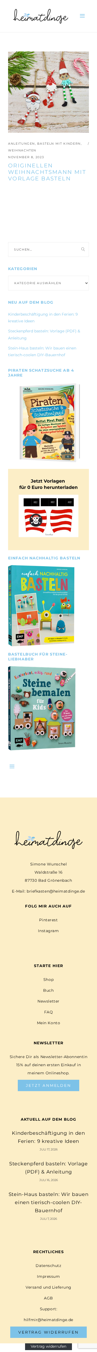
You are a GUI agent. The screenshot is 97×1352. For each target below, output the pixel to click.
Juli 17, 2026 (49, 1149)
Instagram (48, 930)
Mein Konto (48, 1022)
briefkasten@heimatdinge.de (56, 891)
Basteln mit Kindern (59, 143)
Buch (48, 990)
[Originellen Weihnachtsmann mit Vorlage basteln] (48, 92)
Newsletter (48, 1001)
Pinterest (48, 919)
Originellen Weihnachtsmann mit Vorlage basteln (47, 172)
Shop (48, 979)
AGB (48, 1298)
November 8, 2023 (26, 157)
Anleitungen (21, 143)
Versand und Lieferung (48, 1287)
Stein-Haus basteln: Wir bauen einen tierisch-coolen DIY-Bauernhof (49, 1202)
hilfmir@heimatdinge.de (48, 1319)
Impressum (48, 1276)
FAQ (48, 1012)
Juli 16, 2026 (48, 1180)
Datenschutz (48, 1265)
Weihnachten (22, 150)
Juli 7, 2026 (48, 1219)
